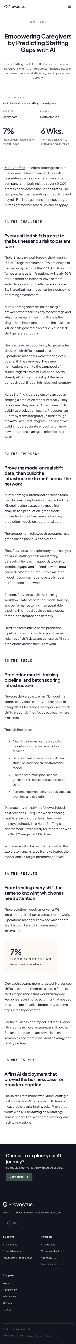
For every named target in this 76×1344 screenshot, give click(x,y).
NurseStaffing (14, 168)
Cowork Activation (51, 1251)
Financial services (13, 1251)
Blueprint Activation (52, 1264)
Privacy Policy (34, 1336)
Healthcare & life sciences (17, 1257)
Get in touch (17, 1176)
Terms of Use (51, 1336)
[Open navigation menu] (69, 6)
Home (33, 22)
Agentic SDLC (49, 1257)
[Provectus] (14, 6)
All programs (48, 1244)
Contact (7, 1309)
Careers (7, 1302)
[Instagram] (14, 1223)
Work (43, 22)
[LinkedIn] (6, 1223)
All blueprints (10, 1244)
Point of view (10, 1289)
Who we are (9, 1296)
